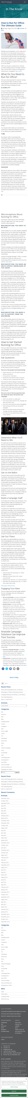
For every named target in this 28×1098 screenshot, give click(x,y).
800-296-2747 (6, 1046)
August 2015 (4, 899)
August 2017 (4, 867)
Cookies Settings (14, 1087)
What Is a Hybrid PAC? (6, 699)
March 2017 (4, 875)
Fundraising (4, 738)
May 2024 (3, 810)
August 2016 (4, 877)
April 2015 (3, 904)
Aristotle (21, 28)
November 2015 (5, 892)
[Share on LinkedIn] (10, 669)
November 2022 (5, 842)
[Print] (18, 669)
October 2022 (4, 845)
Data (2, 728)
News (2, 743)
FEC (2, 736)
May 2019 (3, 860)
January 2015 (4, 912)
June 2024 (3, 808)
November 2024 (5, 798)
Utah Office (4, 762)
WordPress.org (5, 999)
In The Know (14, 9)
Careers (3, 724)
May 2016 (3, 884)
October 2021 (4, 852)
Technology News (5, 757)
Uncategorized (4, 760)
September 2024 (5, 803)
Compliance (4, 726)
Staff (2, 755)
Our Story (18, 1022)
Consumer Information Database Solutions (13, 1011)
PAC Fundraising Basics (6, 697)
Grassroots (4, 740)
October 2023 (4, 825)
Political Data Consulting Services (11, 1014)
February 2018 (4, 862)
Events (3, 733)
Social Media (4, 752)
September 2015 (5, 897)
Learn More (24, 665)
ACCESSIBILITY (18, 1033)
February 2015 (4, 909)
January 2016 (4, 889)
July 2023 (3, 830)
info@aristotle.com (7, 1049)
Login (2, 1039)
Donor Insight (4, 731)
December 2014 (5, 914)
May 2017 (3, 872)
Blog (2, 30)
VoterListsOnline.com (6, 767)
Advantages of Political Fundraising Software (12, 692)
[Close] (26, 1079)
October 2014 (4, 919)
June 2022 (3, 847)
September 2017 (5, 865)
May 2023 (3, 835)
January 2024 (4, 818)
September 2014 (5, 921)
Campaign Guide (5, 721)
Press (2, 750)
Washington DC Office (6, 769)
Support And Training (9, 1051)
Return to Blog (14, 677)
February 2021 (4, 857)
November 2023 (5, 823)
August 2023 (4, 828)
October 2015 (4, 894)
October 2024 (4, 801)
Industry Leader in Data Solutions (11, 1016)
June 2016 (3, 882)
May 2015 (3, 902)
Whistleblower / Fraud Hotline (12, 1053)
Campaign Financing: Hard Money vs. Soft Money (13, 694)
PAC (2, 745)
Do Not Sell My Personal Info (11, 1054)
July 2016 (3, 879)
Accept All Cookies (14, 1095)
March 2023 (4, 838)
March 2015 (4, 907)
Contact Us (18, 1024)
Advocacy (3, 714)
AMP (2, 716)
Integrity (3, 1029)
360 (2, 712)
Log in (2, 991)
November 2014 (5, 916)
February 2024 (4, 815)
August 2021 (4, 855)
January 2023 (4, 840)
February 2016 (4, 887)
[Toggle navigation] (25, 2)
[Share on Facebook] (3, 669)
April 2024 (3, 813)
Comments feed (5, 996)
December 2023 (5, 820)
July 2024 (3, 805)
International (5, 1031)
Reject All (14, 1091)
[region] (14, 1087)
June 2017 (3, 870)
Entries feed (4, 994)
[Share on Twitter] (6, 669)
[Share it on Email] (14, 669)
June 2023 (3, 833)
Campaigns (4, 1022)
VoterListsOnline (5, 764)
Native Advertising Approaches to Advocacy (12, 689)
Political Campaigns (6, 748)
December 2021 (5, 850)
